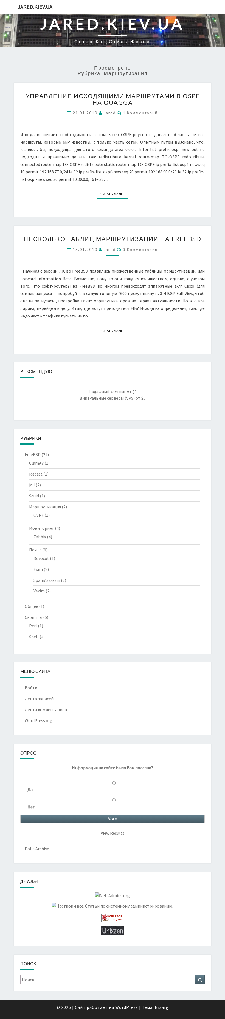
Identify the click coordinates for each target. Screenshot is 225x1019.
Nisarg (162, 1007)
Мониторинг (41, 528)
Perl (33, 625)
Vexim (39, 591)
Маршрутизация (45, 507)
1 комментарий (140, 112)
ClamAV (36, 463)
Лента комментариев (46, 709)
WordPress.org (38, 720)
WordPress (126, 1007)
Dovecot (41, 558)
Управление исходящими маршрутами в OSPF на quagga (113, 99)
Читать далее (114, 193)
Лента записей (39, 698)
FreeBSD (33, 454)
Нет (31, 806)
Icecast (36, 474)
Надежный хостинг (107, 391)
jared (110, 112)
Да (30, 789)
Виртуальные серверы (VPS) (107, 398)
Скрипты (33, 617)
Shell (34, 636)
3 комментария (140, 249)
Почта (35, 550)
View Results (112, 833)
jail (32, 485)
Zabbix (39, 536)
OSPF (38, 515)
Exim (38, 569)
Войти (31, 687)
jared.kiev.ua (35, 6)
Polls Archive (37, 848)
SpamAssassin (46, 580)
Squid (34, 496)
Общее (31, 606)
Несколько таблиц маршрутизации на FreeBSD (112, 238)
